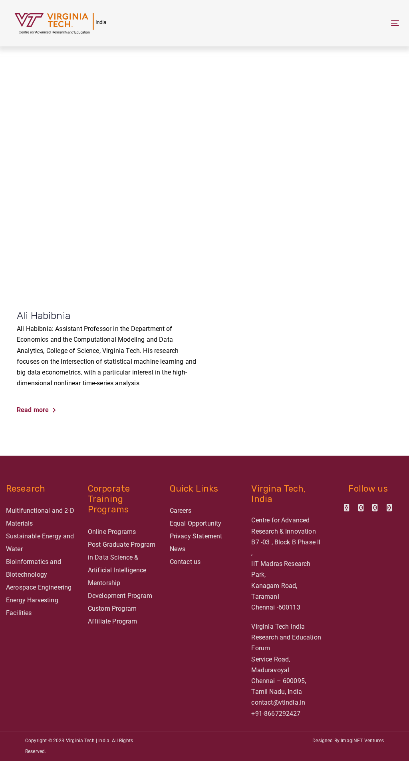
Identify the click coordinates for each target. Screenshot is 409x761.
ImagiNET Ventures (362, 740)
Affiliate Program (112, 621)
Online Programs (112, 532)
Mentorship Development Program (120, 589)
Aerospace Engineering (38, 587)
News (178, 549)
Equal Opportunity (196, 523)
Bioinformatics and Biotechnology (33, 568)
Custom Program (112, 608)
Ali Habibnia (43, 315)
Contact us (185, 562)
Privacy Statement (196, 536)
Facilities (19, 613)
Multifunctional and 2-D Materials (40, 517)
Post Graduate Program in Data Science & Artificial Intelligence (121, 557)
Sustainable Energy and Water (40, 542)
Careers (180, 510)
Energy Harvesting (32, 600)
